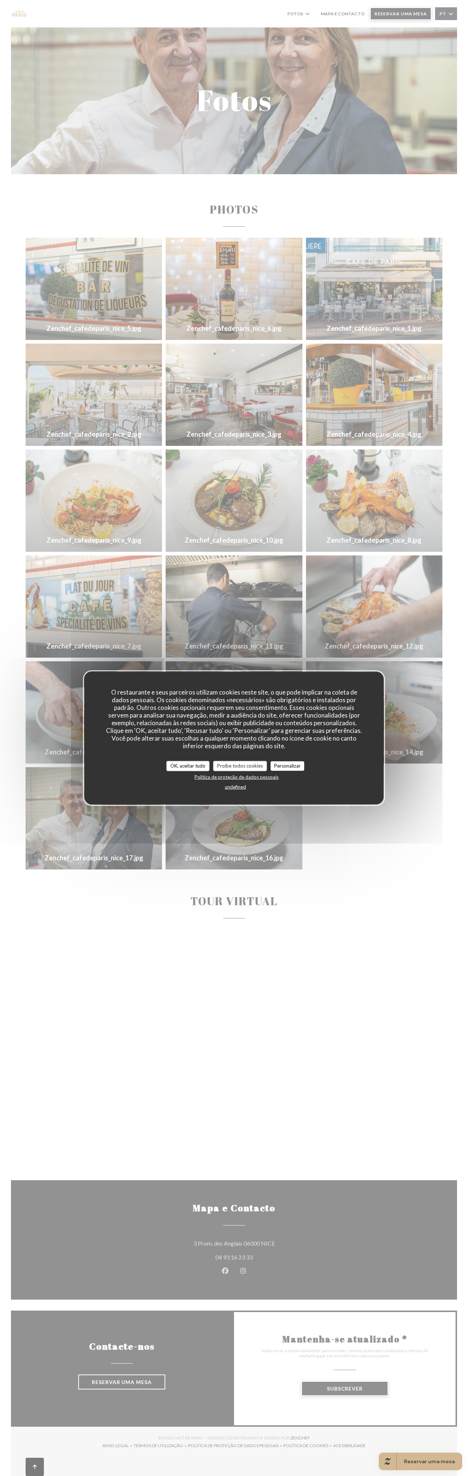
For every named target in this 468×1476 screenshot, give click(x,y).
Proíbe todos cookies (240, 766)
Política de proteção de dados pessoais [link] (237, 777)
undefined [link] (235, 786)
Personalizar (287, 766)
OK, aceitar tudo (187, 766)
